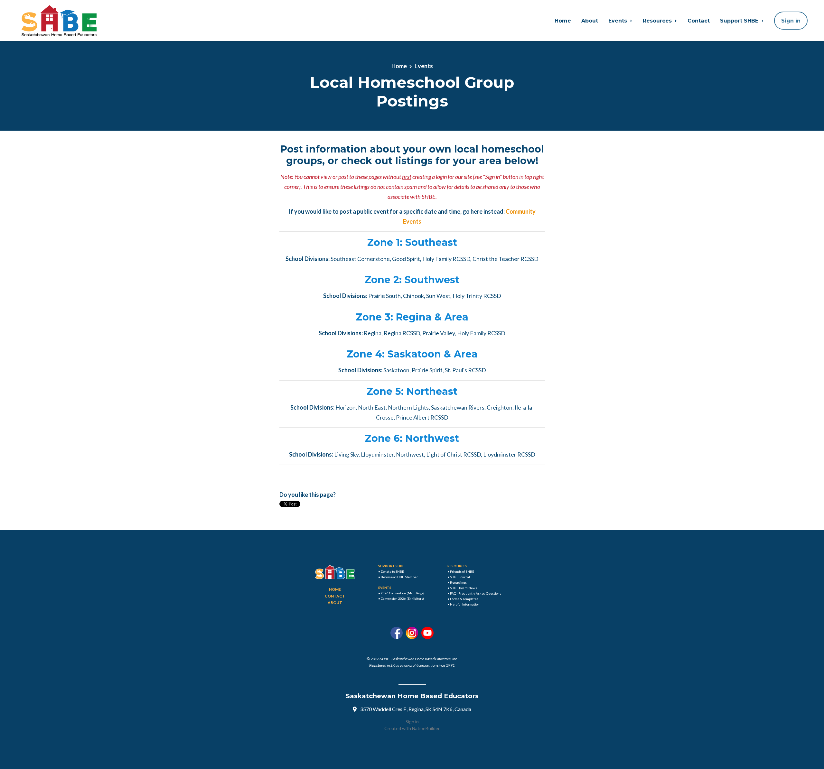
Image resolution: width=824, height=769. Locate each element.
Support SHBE (740, 20)
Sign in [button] (791, 20)
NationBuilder (426, 728)
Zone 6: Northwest (412, 438)
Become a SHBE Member (399, 577)
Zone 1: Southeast (412, 242)
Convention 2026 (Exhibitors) (402, 598)
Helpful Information (465, 604)
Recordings (458, 582)
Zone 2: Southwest (412, 280)
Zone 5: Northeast (412, 391)
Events (618, 20)
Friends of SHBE (462, 571)
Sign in (412, 721)
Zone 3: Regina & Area (412, 317)
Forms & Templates (464, 599)
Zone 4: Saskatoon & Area (412, 354)
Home (563, 20)
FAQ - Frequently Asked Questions (475, 593)
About (589, 20)
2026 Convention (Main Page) (403, 593)
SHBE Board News (463, 588)
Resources (658, 20)
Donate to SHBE (392, 571)
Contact (699, 20)
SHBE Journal (460, 577)
